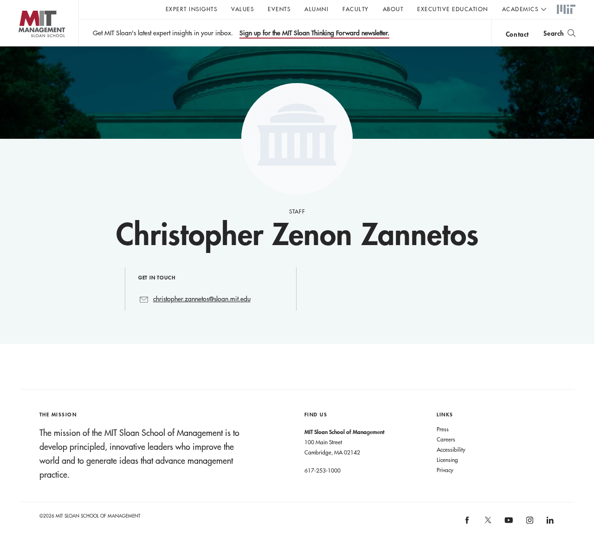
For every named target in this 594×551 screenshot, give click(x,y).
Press (443, 429)
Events (279, 9)
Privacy (445, 469)
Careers (446, 439)
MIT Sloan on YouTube (508, 525)
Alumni (316, 9)
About (393, 9)
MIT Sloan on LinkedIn (549, 523)
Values (242, 9)
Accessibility (451, 449)
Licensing (447, 459)
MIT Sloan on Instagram (528, 523)
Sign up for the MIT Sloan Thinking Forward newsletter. (314, 33)
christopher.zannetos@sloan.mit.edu (202, 299)
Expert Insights (192, 9)
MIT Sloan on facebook (468, 523)
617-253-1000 (322, 470)
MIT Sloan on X (487, 523)
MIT (566, 9)
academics (520, 9)
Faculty (355, 9)
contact (517, 34)
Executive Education (452, 9)
